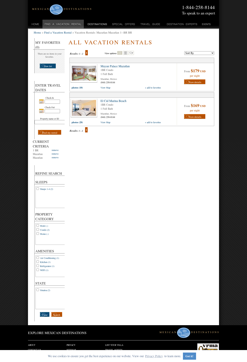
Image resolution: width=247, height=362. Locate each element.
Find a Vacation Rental (63, 24)
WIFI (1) (44, 270)
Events (206, 24)
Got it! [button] (189, 356)
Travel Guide (150, 24)
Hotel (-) (44, 225)
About (31, 344)
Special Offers (123, 24)
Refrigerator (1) (47, 266)
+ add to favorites (153, 87)
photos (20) (77, 122)
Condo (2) (45, 229)
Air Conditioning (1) (49, 257)
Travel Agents (113, 349)
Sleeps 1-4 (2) (46, 188)
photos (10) (77, 87)
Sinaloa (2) (45, 290)
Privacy (71, 344)
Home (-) (44, 233)
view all (85, 74)
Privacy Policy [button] (154, 356)
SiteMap (71, 349)
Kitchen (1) (45, 262)
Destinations (97, 24)
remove (55, 150)
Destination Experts (181, 24)
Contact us (34, 349)
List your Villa (114, 344)
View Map (105, 87)
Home (35, 24)
